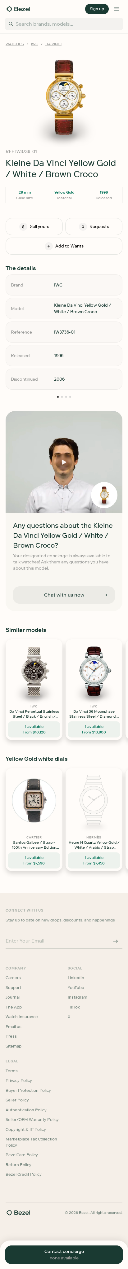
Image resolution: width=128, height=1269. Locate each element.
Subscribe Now (64, 666)
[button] (64, 601)
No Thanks (64, 684)
